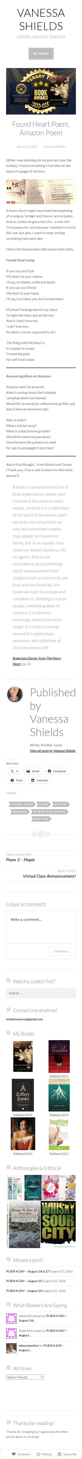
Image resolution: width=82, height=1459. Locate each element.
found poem (22, 804)
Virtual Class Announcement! (49, 873)
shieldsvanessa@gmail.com (24, 1019)
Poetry (61, 804)
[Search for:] (41, 993)
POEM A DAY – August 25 (24, 1281)
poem (43, 804)
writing (41, 819)
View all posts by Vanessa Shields (52, 750)
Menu (43, 53)
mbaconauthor (29, 1345)
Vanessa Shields (54, 146)
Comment (61, 951)
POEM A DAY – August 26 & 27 (27, 1271)
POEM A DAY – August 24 (24, 1291)
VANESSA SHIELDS (41, 19)
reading (20, 811)
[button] (15, 191)
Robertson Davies (49, 811)
